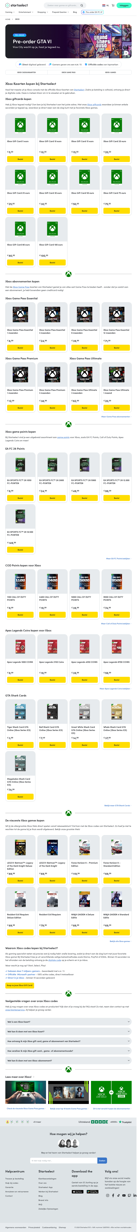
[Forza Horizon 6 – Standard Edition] (116, 847)
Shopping (41, 12)
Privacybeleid (33, 1227)
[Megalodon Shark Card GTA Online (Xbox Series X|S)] (20, 763)
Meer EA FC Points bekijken (118, 558)
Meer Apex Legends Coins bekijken (115, 688)
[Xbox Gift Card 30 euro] (52, 177)
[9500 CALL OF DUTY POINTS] (116, 581)
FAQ (39, 1204)
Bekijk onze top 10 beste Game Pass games (68, 1108)
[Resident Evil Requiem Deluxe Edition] (20, 899)
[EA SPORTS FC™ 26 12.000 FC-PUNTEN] (116, 465)
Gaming (8, 12)
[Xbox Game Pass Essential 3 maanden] (52, 314)
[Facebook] (112, 1195)
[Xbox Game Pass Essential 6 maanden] (84, 314)
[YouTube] (123, 1195)
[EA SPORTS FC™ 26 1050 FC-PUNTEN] (20, 465)
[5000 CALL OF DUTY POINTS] (84, 581)
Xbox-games (110, 72)
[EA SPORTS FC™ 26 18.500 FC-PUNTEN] (20, 516)
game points (63, 437)
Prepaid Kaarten (59, 12)
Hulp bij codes (10, 1183)
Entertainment (25, 12)
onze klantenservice (15, 1009)
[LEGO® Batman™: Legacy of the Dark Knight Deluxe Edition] (20, 847)
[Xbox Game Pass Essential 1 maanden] (20, 314)
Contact (8, 1196)
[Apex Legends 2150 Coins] (52, 646)
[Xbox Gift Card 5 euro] (20, 126)
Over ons (42, 1183)
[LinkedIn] (134, 1195)
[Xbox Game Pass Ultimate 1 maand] (116, 374)
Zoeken (101, 1160)
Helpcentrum (14, 1171)
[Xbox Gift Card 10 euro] (52, 126)
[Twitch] (128, 1195)
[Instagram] (106, 1195)
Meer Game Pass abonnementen (115, 416)
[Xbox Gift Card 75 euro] (116, 177)
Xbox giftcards (94, 104)
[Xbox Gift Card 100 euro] (52, 229)
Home (7, 19)
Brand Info (42, 1200)
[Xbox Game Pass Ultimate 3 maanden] (84, 374)
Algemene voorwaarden (14, 1227)
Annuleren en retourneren (16, 1191)
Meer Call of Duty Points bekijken (115, 623)
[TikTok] (117, 1195)
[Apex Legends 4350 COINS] (84, 646)
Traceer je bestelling (13, 1178)
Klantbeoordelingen (46, 1178)
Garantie (8, 1187)
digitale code (54, 960)
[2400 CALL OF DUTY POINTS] (52, 581)
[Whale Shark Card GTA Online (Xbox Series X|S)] (116, 711)
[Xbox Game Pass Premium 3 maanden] (52, 374)
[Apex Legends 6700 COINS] (116, 646)
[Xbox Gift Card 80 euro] (20, 229)
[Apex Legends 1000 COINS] (20, 646)
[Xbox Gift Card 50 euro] (84, 177)
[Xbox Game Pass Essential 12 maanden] (116, 314)
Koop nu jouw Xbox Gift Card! (20, 985)
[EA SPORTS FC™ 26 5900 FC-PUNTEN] (84, 465)
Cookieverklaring (48, 1227)
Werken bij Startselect (47, 1191)
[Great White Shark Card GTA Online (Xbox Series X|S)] (84, 711)
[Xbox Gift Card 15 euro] (84, 126)
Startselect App (45, 1187)
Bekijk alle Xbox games (120, 941)
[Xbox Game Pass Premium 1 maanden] (20, 374)
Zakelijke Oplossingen (47, 1208)
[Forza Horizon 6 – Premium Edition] (84, 847)
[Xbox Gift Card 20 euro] (116, 126)
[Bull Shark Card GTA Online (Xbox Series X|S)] (52, 711)
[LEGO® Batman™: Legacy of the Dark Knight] (52, 847)
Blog (75, 12)
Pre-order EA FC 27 (94, 12)
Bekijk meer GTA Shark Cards (117, 805)
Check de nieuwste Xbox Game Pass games (25, 1108)
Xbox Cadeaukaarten (26, 72)
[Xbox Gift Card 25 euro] (20, 177)
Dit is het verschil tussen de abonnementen (110, 1108)
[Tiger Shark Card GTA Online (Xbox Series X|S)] (20, 711)
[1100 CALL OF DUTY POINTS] (20, 581)
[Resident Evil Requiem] (52, 899)
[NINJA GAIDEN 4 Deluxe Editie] (84, 899)
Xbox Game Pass (68, 72)
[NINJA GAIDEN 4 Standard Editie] (116, 899)
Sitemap (61, 1227)
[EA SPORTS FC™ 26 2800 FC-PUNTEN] (52, 465)
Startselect (79, 89)
